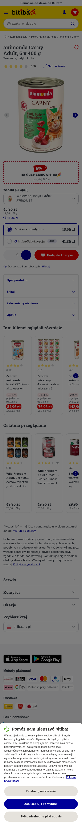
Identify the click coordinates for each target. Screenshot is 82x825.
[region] (41, 774)
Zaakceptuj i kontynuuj (41, 803)
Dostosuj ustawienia (41, 791)
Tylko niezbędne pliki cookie (41, 816)
